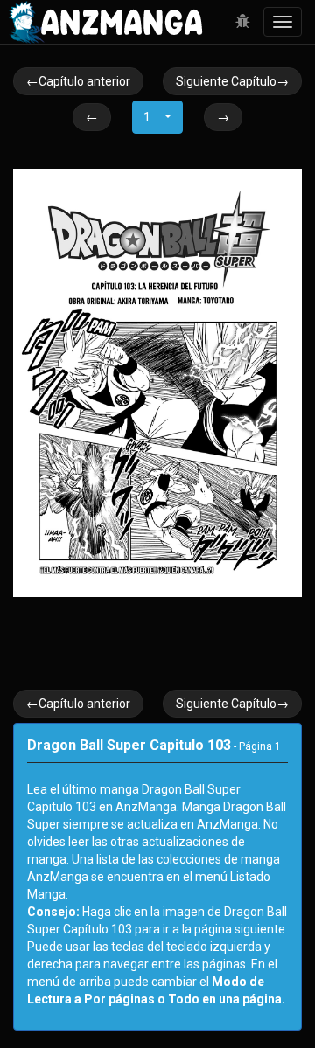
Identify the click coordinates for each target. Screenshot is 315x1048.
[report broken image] (242, 22)
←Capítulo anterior (78, 81)
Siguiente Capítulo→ (232, 81)
